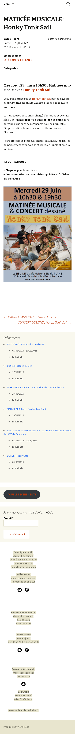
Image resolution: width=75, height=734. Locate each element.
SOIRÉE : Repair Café (17, 455)
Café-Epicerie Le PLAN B (17, 59)
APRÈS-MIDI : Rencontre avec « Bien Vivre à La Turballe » (35, 387)
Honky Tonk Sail (37, 90)
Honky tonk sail (41, 98)
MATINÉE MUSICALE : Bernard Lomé (29, 317)
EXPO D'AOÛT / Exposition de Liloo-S (25, 344)
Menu (6, 4)
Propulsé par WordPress (16, 726)
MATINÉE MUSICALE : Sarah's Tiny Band (26, 409)
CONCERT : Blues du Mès (19, 365)
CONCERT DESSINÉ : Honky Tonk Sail (45, 322)
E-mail (8, 518)
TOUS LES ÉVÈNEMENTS (22, 494)
